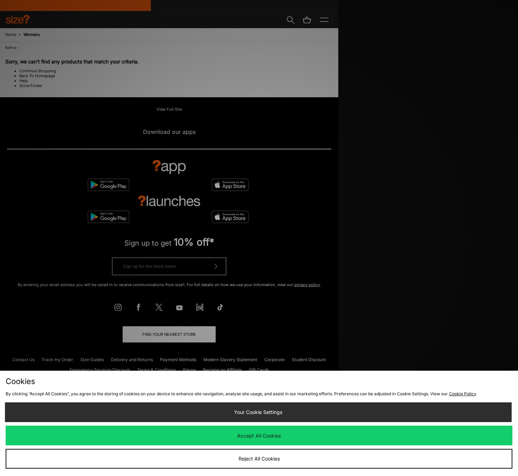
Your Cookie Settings (258, 412)
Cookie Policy (462, 393)
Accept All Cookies (259, 436)
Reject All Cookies (259, 459)
